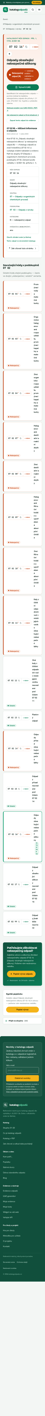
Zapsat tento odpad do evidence (23, 120)
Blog (5, 1178)
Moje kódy (7, 1207)
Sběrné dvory (8, 1167)
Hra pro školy (8, 1230)
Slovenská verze (9, 1262)
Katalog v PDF (9, 1138)
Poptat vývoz (22, 1009)
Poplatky (6, 1162)
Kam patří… (7, 1156)
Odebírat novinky (22, 1078)
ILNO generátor (9, 1196)
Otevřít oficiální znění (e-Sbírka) (19, 237)
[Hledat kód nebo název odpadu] (33, 9)
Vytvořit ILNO (24, 87)
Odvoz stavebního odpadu (14, 1172)
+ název (35, 47)
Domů (5, 19)
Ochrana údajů (22, 1262)
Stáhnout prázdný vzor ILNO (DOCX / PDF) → (22, 109)
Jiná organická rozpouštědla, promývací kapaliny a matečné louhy (36, 393)
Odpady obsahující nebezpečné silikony (36, 827)
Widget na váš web (11, 1212)
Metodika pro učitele (11, 1236)
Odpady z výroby (12, 29)
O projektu (7, 1241)
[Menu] (39, 9)
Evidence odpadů (10, 1191)
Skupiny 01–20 (9, 1128)
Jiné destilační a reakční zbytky (36, 474)
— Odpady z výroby (21, 209)
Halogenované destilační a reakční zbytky (36, 438)
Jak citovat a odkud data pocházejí (17, 1143)
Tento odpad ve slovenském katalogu (21, 241)
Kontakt (6, 1246)
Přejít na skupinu (18, 1021)
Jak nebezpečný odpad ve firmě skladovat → (23, 115)
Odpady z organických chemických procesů (21, 24)
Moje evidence (9, 1201)
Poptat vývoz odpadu (23, 974)
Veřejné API (7, 1217)
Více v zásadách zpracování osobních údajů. (22, 1092)
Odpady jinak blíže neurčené (35, 921)
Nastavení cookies (9, 1268)
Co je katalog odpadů (12, 1133)
